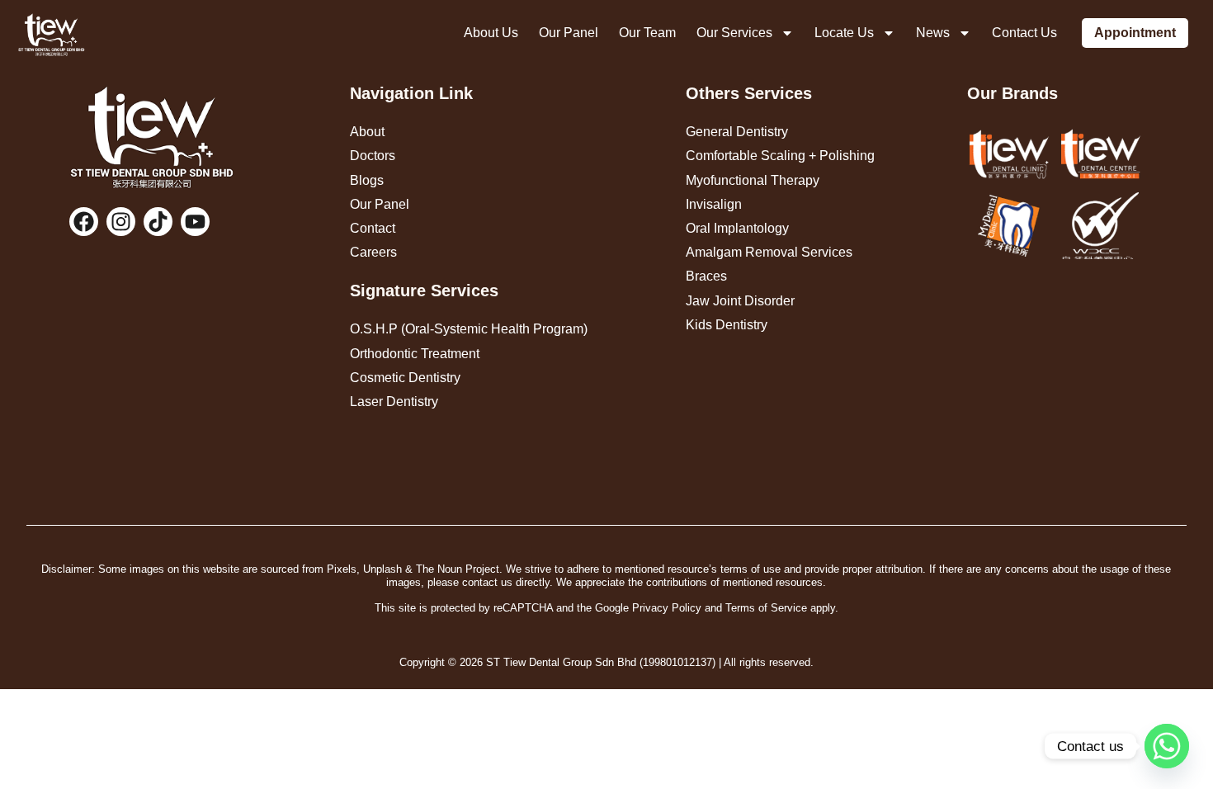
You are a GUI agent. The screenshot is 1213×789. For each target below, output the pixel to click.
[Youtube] (195, 221)
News (933, 33)
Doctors (372, 156)
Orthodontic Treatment (414, 354)
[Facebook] (83, 221)
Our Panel (568, 33)
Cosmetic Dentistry (405, 378)
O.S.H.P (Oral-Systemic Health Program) (469, 329)
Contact (372, 228)
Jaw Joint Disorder (740, 301)
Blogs (367, 180)
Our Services (734, 33)
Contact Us (1024, 33)
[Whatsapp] (1167, 746)
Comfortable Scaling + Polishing (780, 156)
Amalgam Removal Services (769, 252)
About (367, 132)
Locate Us (844, 33)
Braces (706, 276)
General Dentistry (737, 132)
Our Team (647, 33)
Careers (373, 252)
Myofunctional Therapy (752, 180)
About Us (491, 33)
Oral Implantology (737, 228)
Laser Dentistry (394, 401)
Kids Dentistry (726, 325)
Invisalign (714, 204)
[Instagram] (120, 221)
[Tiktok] (158, 221)
